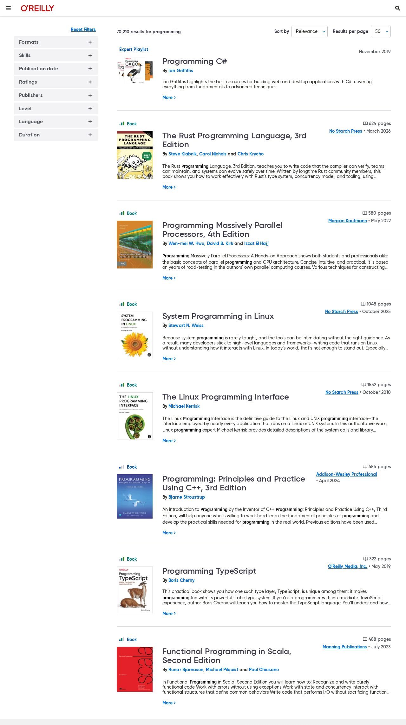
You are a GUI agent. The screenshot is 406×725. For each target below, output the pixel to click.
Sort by (281, 31)
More (167, 97)
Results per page (350, 31)
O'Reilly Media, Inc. (347, 566)
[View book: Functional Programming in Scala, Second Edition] (137, 669)
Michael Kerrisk (184, 406)
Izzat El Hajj (256, 243)
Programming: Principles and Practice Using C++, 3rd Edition (233, 483)
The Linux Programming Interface (225, 397)
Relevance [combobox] (307, 31)
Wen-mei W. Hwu (186, 243)
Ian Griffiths (180, 70)
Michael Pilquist (222, 669)
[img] (121, 123)
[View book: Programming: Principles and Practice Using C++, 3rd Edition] (137, 497)
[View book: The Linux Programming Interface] (137, 416)
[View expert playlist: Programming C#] (137, 71)
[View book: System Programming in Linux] (137, 335)
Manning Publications (345, 647)
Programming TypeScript (209, 571)
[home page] (37, 8)
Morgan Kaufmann (347, 221)
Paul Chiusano (264, 669)
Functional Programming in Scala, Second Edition (226, 655)
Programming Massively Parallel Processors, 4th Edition (222, 229)
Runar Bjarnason (185, 669)
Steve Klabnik (182, 154)
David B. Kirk (220, 243)
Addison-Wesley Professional (346, 474)
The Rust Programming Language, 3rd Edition (234, 139)
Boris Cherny (181, 580)
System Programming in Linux (218, 316)
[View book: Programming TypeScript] (137, 590)
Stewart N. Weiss (186, 325)
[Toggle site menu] (8, 8)
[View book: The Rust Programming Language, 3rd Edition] (137, 155)
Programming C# (194, 61)
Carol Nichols (212, 154)
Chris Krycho (251, 154)
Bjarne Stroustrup (186, 497)
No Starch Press (345, 131)
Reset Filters (83, 29)
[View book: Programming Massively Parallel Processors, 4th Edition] (137, 245)
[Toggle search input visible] (397, 8)
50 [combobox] (378, 31)
